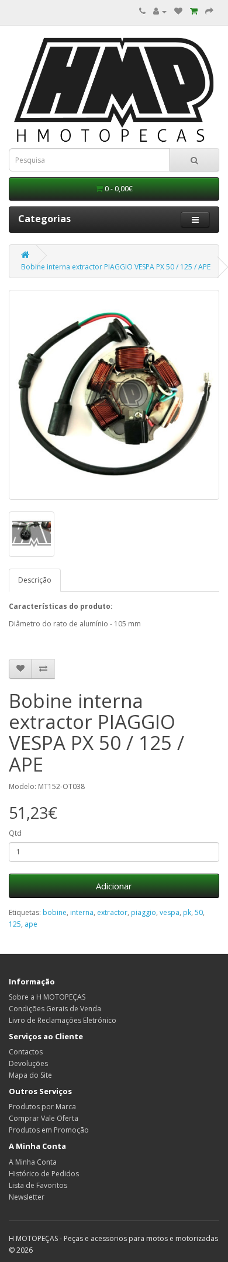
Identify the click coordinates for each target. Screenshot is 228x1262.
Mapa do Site (30, 1075)
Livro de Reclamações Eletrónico (62, 1020)
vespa (169, 912)
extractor (112, 912)
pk (187, 912)
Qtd (15, 833)
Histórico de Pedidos (44, 1174)
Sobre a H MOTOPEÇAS (47, 997)
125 (15, 924)
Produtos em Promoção (49, 1130)
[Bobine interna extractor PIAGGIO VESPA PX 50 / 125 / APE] (114, 395)
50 (199, 912)
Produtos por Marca (42, 1107)
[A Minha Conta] (160, 11)
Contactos (26, 1052)
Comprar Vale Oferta (43, 1118)
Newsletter (26, 1197)
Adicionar (114, 886)
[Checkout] (209, 11)
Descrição (34, 580)
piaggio (143, 912)
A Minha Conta (33, 1162)
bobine (55, 912)
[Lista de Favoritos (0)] (178, 11)
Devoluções (28, 1063)
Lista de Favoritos (38, 1185)
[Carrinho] (194, 11)
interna (82, 912)
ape (31, 924)
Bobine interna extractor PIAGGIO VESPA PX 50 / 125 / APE (115, 267)
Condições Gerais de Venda (55, 1009)
